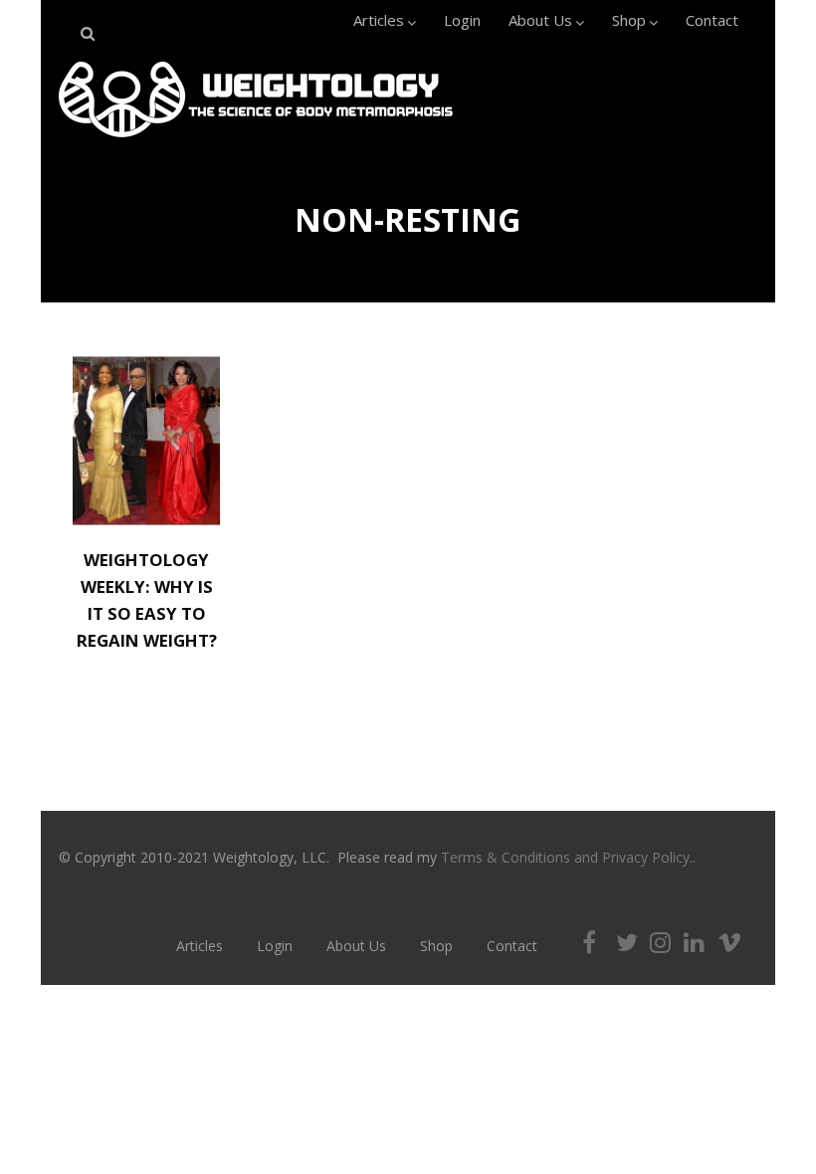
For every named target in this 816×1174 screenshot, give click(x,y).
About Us (540, 20)
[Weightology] (256, 142)
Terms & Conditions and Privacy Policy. (567, 857)
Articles (378, 20)
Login (462, 20)
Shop (629, 20)
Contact (712, 20)
